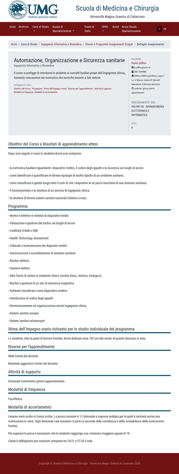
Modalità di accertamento (46, 92)
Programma (37, 88)
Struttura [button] (25, 26)
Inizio (13, 26)
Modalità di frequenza (23, 92)
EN (164, 29)
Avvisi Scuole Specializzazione (136, 29)
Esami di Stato (92, 29)
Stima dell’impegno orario (55, 88)
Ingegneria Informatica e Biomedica (61, 44)
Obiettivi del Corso (22, 88)
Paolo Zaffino (138, 63)
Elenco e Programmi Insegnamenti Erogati (109, 44)
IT (159, 29)
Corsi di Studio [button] (41, 29)
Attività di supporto (103, 88)
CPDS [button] (106, 26)
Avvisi (116, 26)
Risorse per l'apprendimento (80, 88)
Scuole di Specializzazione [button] (67, 29)
